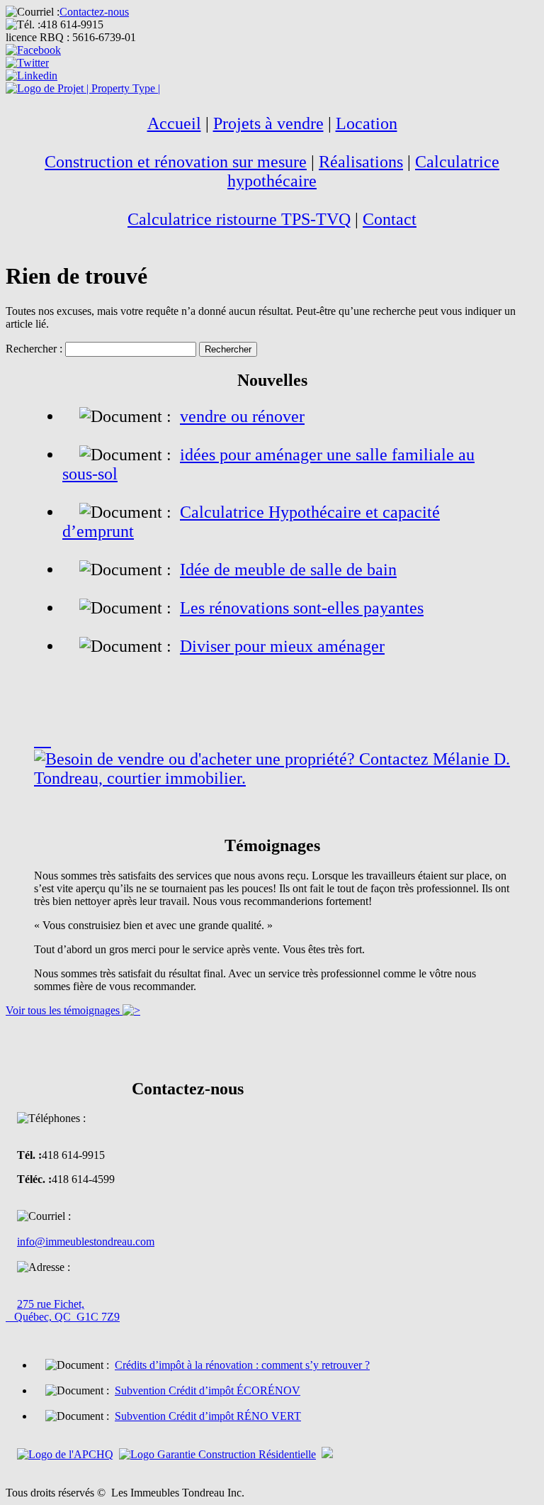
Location (366, 123)
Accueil (174, 123)
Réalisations (361, 161)
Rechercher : (34, 349)
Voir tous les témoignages (64, 1010)
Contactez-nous (94, 12)
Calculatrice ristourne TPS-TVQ (239, 219)
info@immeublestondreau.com (85, 1241)
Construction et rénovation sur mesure (176, 161)
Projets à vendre (268, 123)
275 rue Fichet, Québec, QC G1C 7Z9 (63, 1310)
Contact (389, 219)
